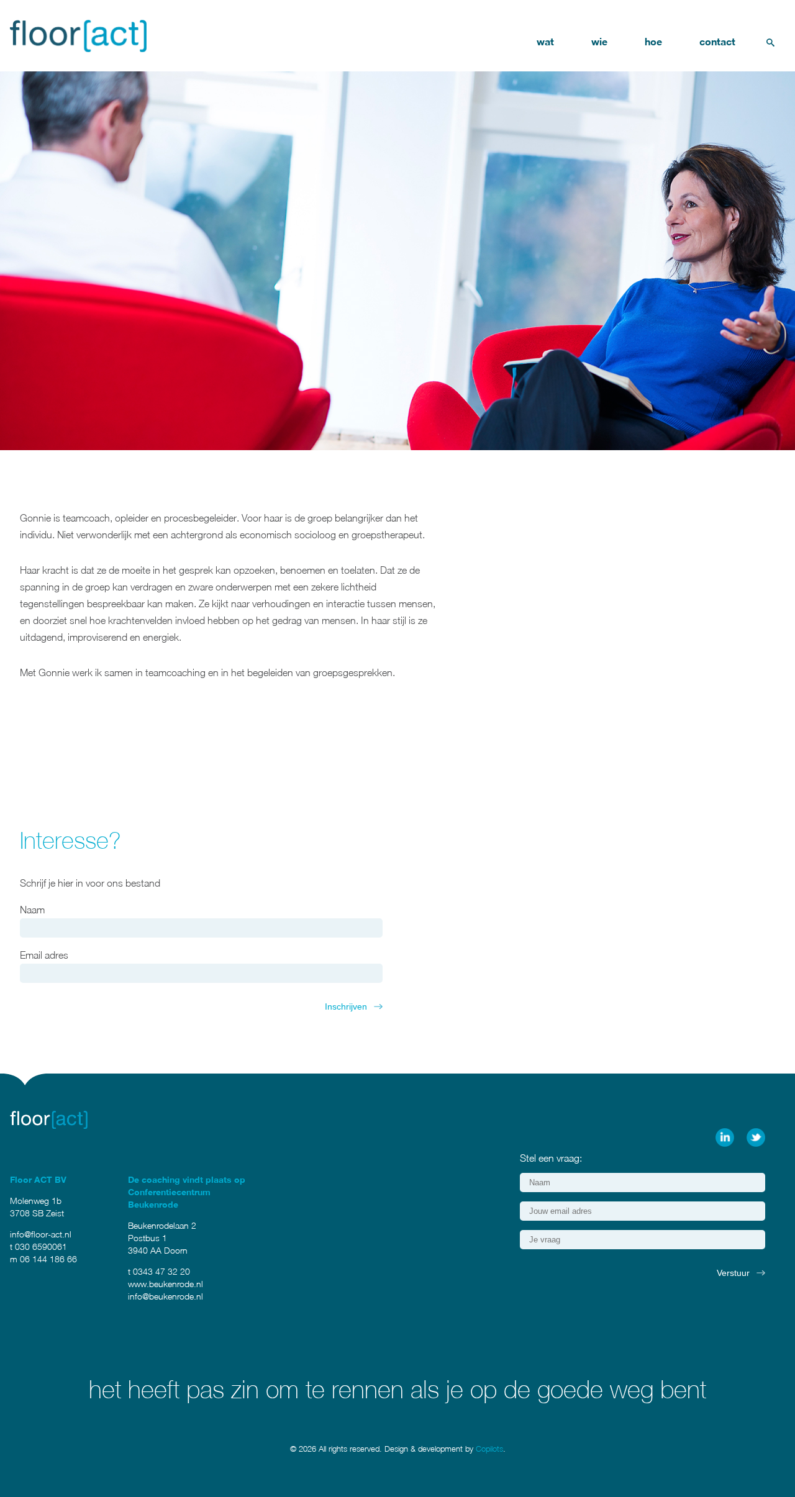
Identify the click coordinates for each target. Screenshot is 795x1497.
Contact (717, 41)
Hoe (653, 41)
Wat (545, 41)
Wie (599, 41)
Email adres (44, 955)
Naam (32, 909)
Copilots (489, 1449)
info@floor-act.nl (40, 1234)
